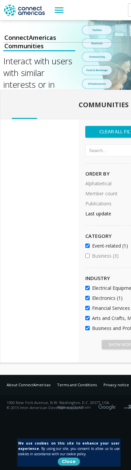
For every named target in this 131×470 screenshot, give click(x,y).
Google (108, 405)
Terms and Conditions (77, 384)
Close (69, 461)
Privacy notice (116, 384)
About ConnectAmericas (28, 384)
